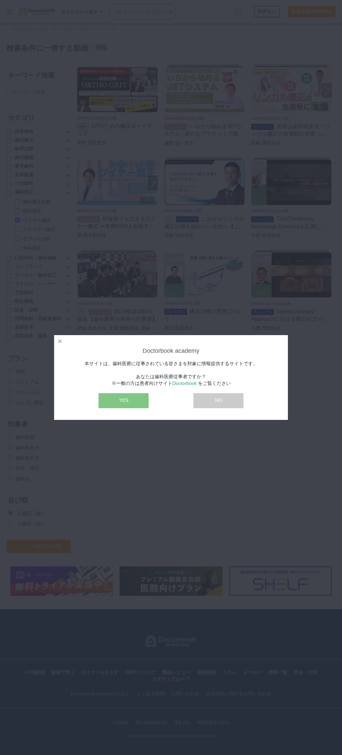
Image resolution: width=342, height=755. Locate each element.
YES (123, 400)
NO (218, 400)
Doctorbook (184, 383)
